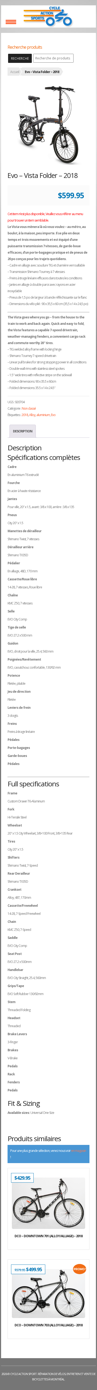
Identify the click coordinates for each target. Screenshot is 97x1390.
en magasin (78, 1150)
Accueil (14, 72)
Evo (53, 415)
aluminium (43, 415)
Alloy (32, 415)
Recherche (20, 58)
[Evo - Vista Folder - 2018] (48, 124)
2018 (25, 415)
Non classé (29, 408)
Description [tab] (22, 431)
